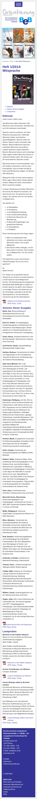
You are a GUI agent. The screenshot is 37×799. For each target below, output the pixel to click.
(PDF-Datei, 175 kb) (15, 665)
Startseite (5, 61)
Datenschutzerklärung (11, 764)
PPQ (5, 794)
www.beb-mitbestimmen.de (13, 784)
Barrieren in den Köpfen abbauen (20, 663)
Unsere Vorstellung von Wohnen (19, 676)
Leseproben (11, 111)
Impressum (7, 761)
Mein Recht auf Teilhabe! (12, 782)
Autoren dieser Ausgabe (15, 109)
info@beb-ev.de (14, 751)
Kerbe (5, 792)
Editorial (10, 107)
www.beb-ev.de (9, 753)
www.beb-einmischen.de (12, 787)
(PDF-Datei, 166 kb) (10, 723)
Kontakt (6, 759)
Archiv (12, 61)
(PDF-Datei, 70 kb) (14, 678)
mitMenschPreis (9, 789)
